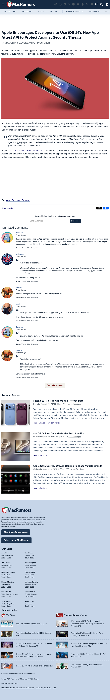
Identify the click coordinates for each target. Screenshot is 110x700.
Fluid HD (39, 687)
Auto (45, 687)
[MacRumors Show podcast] (55, 4)
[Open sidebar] (107, 5)
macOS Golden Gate (74, 11)
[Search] (102, 4)
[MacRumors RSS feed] (87, 4)
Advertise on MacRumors (16, 540)
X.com (9, 557)
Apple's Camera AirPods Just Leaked (31, 624)
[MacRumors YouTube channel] (78, 4)
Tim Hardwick (30, 572)
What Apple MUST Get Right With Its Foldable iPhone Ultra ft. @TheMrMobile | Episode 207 (88, 623)
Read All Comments (55, 385)
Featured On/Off (8, 687)
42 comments (7, 208)
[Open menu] (3, 4)
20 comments (54, 423)
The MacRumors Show (75, 615)
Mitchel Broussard (8, 572)
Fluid (32, 687)
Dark (54, 687)
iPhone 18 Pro (10, 11)
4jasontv (19, 233)
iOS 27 (41, 11)
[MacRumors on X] (69, 4)
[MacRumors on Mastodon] (73, 4)
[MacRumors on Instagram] (60, 4)
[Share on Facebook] (106, 208)
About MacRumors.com (16, 532)
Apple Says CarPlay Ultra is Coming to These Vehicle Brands (67, 466)
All (107, 11)
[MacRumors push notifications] (82, 4)
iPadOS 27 (54, 11)
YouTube (10, 615)
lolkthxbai (20, 254)
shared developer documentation (27, 150)
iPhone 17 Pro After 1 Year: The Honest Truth (34, 666)
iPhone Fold (27, 11)
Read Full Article (40, 423)
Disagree (34, 248)
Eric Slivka (29, 553)
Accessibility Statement (9, 683)
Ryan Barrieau (30, 592)
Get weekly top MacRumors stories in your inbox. (55, 216)
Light (49, 687)
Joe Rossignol (75, 404)
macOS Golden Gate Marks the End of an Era (58, 433)
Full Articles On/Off (22, 687)
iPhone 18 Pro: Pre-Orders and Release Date (58, 400)
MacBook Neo (95, 11)
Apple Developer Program (18, 200)
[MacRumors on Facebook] (64, 4)
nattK (18, 304)
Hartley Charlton (7, 582)
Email (3, 557)
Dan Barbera (6, 592)
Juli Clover (45, 43)
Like (28, 248)
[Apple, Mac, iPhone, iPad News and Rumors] (20, 7)
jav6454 (19, 288)
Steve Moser (6, 601)
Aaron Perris (29, 601)
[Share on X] (99, 208)
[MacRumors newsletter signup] (91, 4)
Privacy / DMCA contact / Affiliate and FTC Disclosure (20, 679)
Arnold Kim (5, 553)
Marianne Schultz (31, 582)
